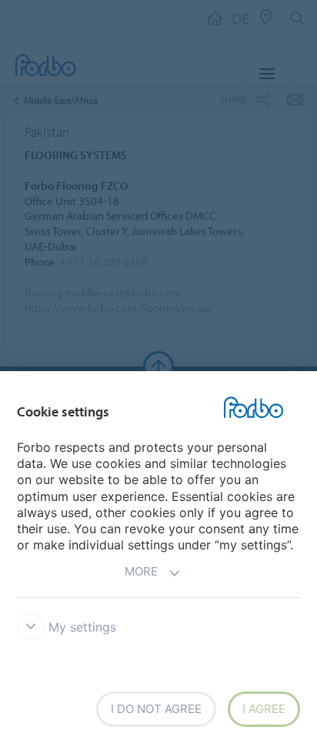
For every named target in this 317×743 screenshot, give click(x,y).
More (141, 571)
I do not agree (156, 709)
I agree (263, 709)
